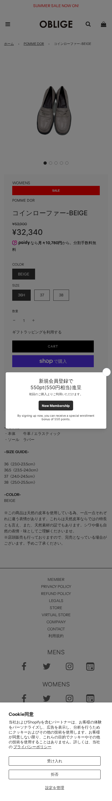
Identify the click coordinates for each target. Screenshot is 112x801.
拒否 (54, 774)
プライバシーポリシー (32, 746)
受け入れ (54, 761)
